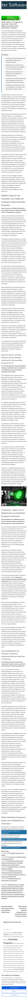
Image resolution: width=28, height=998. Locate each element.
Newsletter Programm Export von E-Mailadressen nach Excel (13, 953)
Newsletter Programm (13, 884)
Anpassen (14, 991)
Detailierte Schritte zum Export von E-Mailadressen (11, 832)
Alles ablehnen (14, 995)
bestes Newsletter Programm (8, 932)
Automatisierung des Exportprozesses (11, 847)
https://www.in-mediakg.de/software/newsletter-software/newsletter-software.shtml (14, 579)
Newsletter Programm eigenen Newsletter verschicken (15, 951)
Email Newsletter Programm (13, 934)
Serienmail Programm (10, 969)
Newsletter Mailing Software (15, 936)
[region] (14, 985)
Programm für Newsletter (16, 967)
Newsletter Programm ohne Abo (11, 963)
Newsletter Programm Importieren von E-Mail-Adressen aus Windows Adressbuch (13, 896)
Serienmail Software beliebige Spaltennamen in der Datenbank (13, 971)
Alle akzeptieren (14, 987)
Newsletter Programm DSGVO (12, 947)
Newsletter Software (10, 965)
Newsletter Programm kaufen (8, 959)
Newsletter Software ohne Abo (18, 965)
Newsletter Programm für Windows (9, 955)
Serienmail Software (19, 969)
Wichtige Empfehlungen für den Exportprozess (13, 839)
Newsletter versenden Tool (7, 967)
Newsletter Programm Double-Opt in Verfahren (12, 888)
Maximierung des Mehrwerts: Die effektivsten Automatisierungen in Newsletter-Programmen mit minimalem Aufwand (12, 863)
